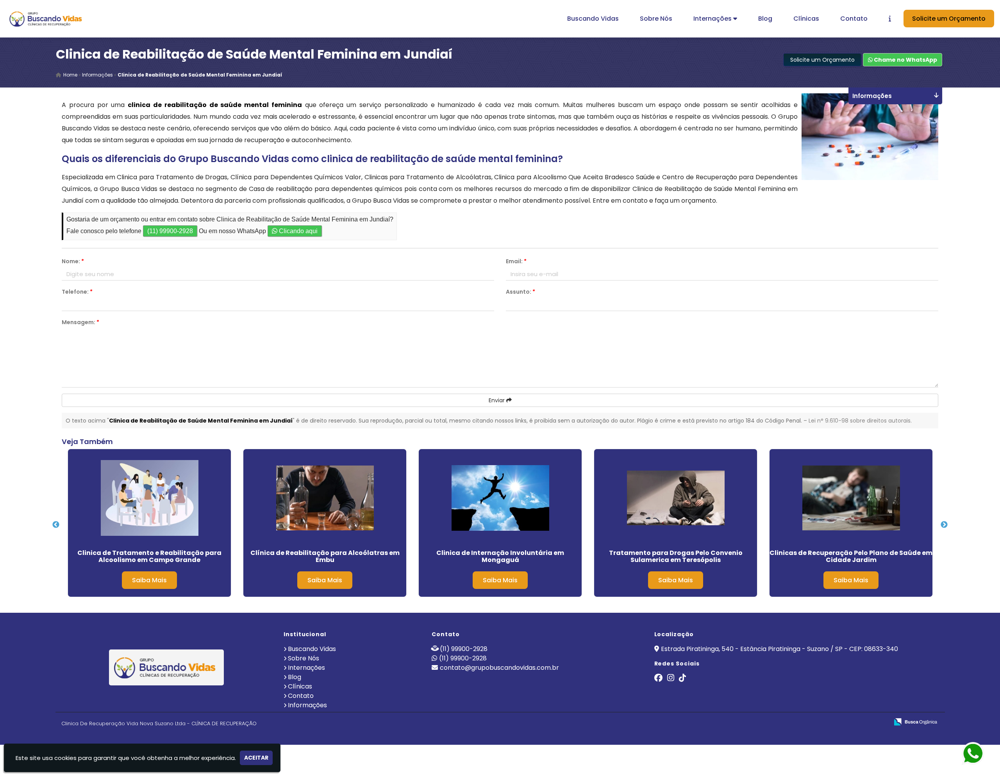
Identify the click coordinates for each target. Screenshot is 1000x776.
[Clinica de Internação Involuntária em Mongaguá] (500, 498)
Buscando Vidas (593, 18)
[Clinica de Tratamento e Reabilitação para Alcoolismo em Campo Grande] (149, 498)
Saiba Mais (149, 580)
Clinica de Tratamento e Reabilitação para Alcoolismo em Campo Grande (149, 556)
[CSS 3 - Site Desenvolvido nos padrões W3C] (852, 722)
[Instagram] (670, 678)
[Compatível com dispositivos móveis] (879, 722)
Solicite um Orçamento (949, 18)
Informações (307, 705)
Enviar (497, 400)
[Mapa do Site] (805, 722)
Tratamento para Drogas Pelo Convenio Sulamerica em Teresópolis (676, 556)
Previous (56, 525)
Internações (713, 18)
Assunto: (520, 292)
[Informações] (890, 18)
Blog (765, 18)
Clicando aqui (297, 231)
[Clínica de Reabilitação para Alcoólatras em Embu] (324, 498)
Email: (516, 261)
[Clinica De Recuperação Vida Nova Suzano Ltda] (166, 667)
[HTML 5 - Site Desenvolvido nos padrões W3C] (826, 722)
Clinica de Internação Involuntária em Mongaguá (500, 556)
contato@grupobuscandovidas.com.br (499, 667)
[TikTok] (682, 678)
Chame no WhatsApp (905, 60)
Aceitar (256, 758)
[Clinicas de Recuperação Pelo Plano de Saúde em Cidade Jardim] (851, 498)
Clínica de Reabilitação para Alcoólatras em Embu (325, 556)
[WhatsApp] (980, 753)
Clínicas (806, 18)
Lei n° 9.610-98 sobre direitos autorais (860, 421)
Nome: (73, 261)
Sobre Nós (656, 18)
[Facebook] (658, 678)
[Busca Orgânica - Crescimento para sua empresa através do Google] (915, 721)
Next (944, 525)
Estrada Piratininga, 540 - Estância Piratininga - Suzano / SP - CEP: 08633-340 (779, 648)
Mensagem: (80, 322)
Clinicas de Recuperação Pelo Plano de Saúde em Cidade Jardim (851, 556)
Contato (854, 18)
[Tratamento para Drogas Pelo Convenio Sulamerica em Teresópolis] (675, 498)
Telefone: (77, 292)
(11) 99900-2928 (170, 231)
